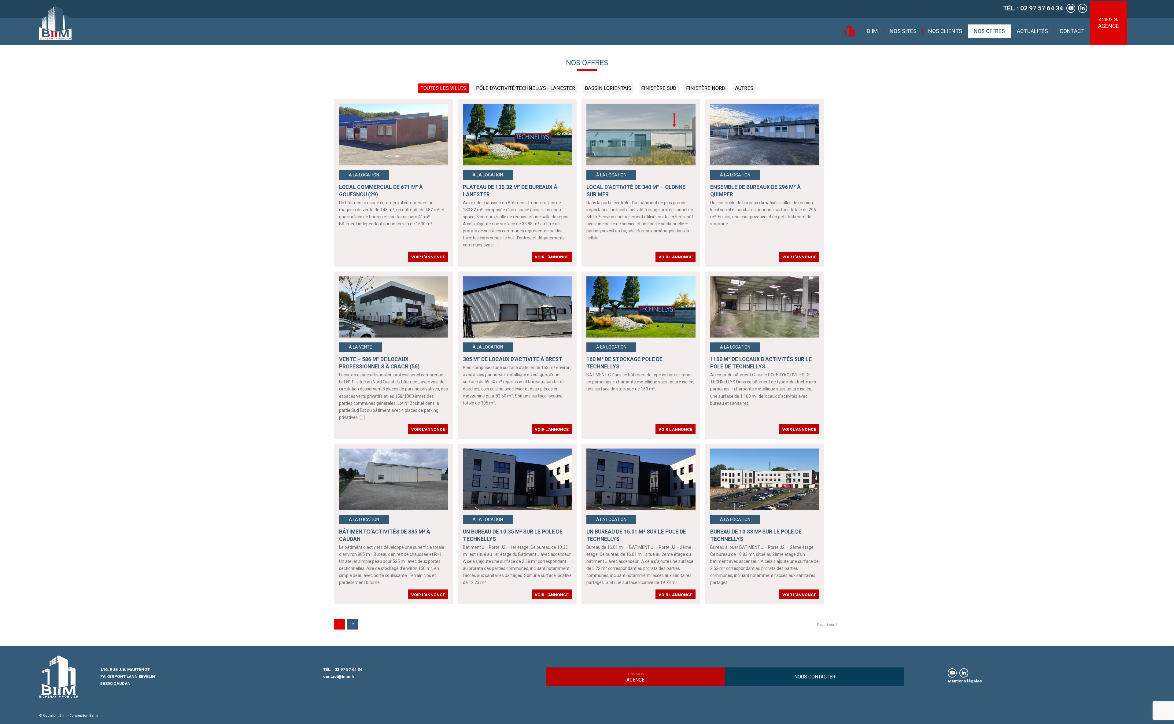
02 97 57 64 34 (348, 669)
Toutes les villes (443, 88)
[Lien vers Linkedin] (1082, 8)
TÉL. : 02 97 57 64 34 (1033, 8)
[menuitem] (849, 31)
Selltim (95, 716)
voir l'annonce (428, 256)
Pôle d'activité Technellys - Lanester (525, 88)
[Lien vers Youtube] (1070, 8)
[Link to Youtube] (952, 673)
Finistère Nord (705, 88)
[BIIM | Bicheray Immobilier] (55, 23)
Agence (635, 677)
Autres (744, 88)
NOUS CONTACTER (814, 677)
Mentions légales (965, 680)
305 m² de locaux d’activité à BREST (512, 359)
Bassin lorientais (608, 88)
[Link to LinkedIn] (963, 673)
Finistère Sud (658, 88)
